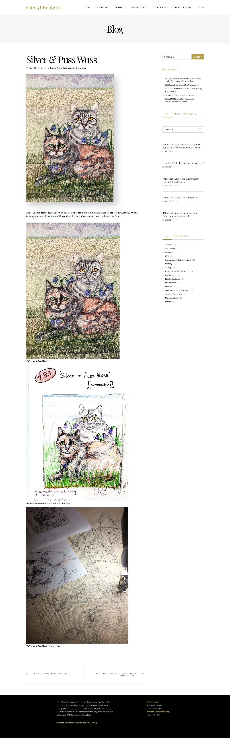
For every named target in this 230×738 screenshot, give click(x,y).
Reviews (168, 287)
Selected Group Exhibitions (177, 290)
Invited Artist (171, 275)
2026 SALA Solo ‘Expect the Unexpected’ (182, 85)
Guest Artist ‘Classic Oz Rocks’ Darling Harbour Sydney (116, 674)
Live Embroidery (172, 279)
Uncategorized (171, 298)
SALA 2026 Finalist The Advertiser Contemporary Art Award (180, 215)
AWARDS (169, 252)
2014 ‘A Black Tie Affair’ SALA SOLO (50, 673)
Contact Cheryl (181, 7)
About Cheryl (139, 7)
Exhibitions (102, 7)
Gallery (119, 7)
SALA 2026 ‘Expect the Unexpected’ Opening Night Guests (181, 180)
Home (88, 7)
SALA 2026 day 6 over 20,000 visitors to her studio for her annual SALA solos (183, 146)
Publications (170, 283)
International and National (176, 271)
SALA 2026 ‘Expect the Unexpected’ (180, 95)
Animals (52, 68)
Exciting (168, 264)
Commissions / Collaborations (71, 68)
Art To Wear (170, 249)
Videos (168, 302)
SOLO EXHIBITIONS (173, 294)
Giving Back (170, 268)
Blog (201, 7)
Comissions (160, 7)
